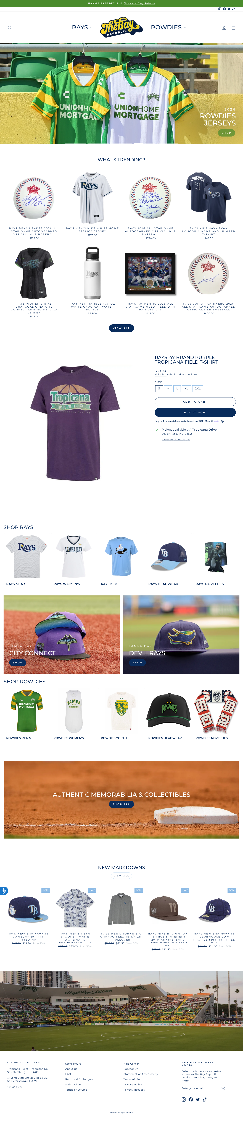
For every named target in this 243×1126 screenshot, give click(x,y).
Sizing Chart (73, 1084)
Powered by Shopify (121, 1112)
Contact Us (130, 1068)
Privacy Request (134, 1089)
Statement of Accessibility (140, 1074)
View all (121, 328)
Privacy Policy (132, 1084)
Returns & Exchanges (79, 1079)
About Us (71, 1068)
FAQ (68, 1074)
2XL (197, 388)
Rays (80, 27)
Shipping (161, 374)
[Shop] (62, 634)
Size (159, 382)
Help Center (131, 1063)
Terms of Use (132, 1079)
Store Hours (73, 1063)
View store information (176, 439)
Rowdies (167, 27)
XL (186, 388)
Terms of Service (76, 1089)
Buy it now (195, 412)
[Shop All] (121, 800)
